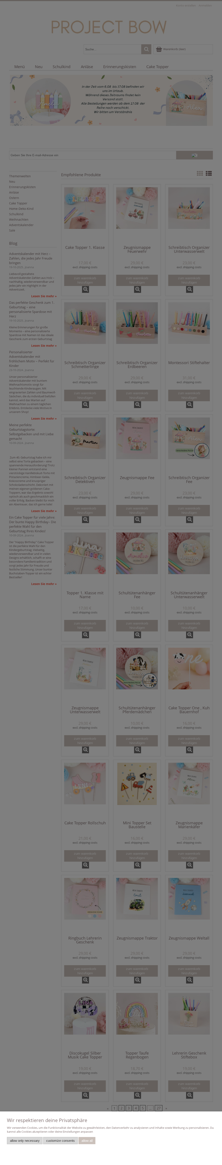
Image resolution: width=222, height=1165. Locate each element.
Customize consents (60, 1140)
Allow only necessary (25, 1140)
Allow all (87, 1140)
